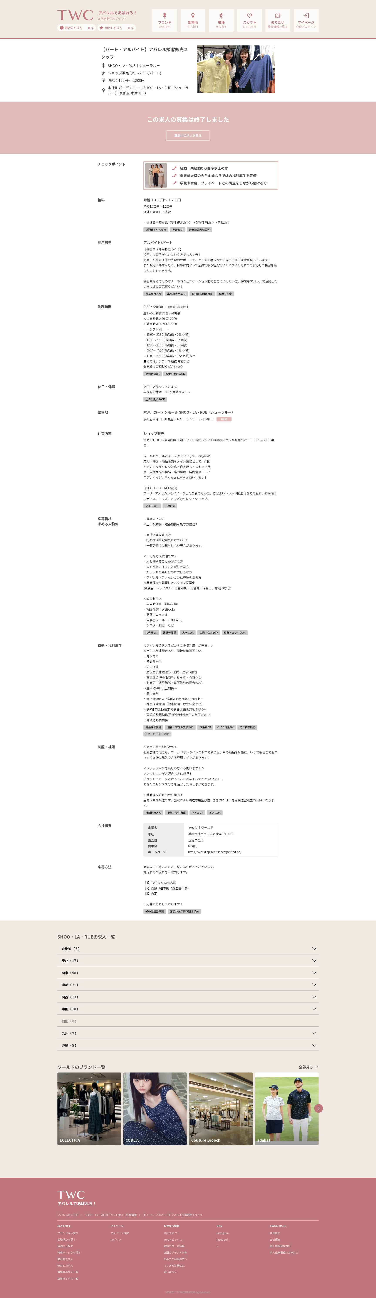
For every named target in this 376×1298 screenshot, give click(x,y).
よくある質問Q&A (174, 1265)
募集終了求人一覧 (67, 1278)
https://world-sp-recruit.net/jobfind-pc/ (215, 852)
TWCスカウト (172, 1233)
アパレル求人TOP (67, 1215)
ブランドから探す (67, 1233)
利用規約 (275, 1233)
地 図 (224, 419)
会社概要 (275, 1239)
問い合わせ (170, 1272)
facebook (222, 1239)
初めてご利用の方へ (175, 1259)
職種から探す (65, 1246)
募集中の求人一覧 (67, 1272)
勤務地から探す (66, 1239)
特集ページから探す (69, 1252)
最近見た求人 (65, 1259)
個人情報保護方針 (280, 1246)
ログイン (116, 1239)
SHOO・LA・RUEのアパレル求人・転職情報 (111, 1215)
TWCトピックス (173, 1239)
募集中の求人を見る (188, 135)
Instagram (223, 1233)
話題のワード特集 (174, 1246)
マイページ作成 (120, 1233)
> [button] (318, 1108)
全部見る (306, 1066)
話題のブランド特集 (175, 1252)
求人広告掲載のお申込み (284, 1252)
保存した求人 (65, 1265)
